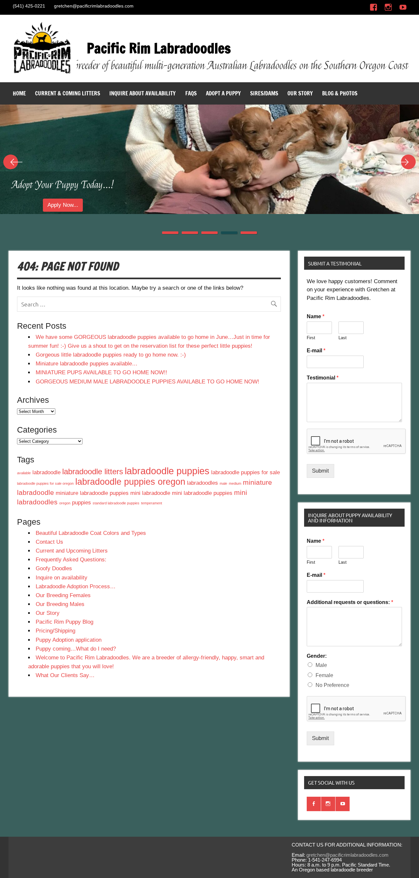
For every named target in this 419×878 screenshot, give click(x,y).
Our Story (300, 93)
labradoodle (46, 472)
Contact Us (49, 542)
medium (235, 483)
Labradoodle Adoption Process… (76, 586)
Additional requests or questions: (350, 602)
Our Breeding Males (60, 604)
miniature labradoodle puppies (92, 493)
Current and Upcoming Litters (72, 551)
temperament (151, 503)
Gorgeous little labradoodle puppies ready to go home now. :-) (111, 355)
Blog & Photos (339, 93)
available (24, 473)
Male (321, 665)
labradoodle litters (92, 471)
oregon (64, 503)
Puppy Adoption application (68, 640)
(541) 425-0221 (29, 6)
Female (324, 675)
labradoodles (202, 483)
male (223, 483)
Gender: (317, 656)
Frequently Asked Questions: (71, 559)
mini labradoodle (150, 493)
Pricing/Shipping (55, 631)
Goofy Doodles (54, 568)
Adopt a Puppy (223, 93)
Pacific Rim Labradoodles (159, 48)
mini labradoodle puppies (202, 493)
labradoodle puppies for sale (245, 472)
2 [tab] (190, 232)
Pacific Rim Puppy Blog (64, 622)
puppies (81, 502)
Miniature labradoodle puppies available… (86, 364)
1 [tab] (170, 232)
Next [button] (406, 161)
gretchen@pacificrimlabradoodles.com (94, 6)
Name (315, 316)
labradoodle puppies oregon (130, 482)
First (311, 337)
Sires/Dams (264, 93)
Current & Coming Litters (67, 93)
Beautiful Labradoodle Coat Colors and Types (91, 533)
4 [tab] (229, 232)
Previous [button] (13, 161)
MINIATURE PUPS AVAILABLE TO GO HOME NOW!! (101, 372)
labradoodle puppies (167, 470)
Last (342, 337)
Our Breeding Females (63, 595)
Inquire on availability (61, 578)
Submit (320, 471)
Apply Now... (107, 205)
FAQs (191, 93)
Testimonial (322, 377)
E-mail (316, 350)
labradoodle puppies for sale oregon (45, 483)
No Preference (332, 685)
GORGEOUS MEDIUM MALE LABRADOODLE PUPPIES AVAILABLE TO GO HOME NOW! (147, 382)
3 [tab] (209, 232)
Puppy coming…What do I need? (76, 649)
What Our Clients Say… (65, 675)
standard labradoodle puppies (116, 503)
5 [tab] (249, 232)
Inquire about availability (142, 93)
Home (19, 93)
